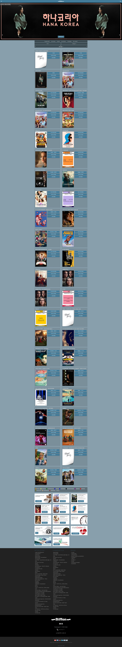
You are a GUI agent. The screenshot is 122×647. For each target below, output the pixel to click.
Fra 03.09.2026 (80, 132)
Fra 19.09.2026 (80, 231)
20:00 (53, 72)
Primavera (37, 581)
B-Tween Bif (37, 567)
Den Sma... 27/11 (81, 410)
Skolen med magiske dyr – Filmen (41, 578)
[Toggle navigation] (120, 1)
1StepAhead (70, 642)
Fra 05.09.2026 (80, 152)
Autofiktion (55, 561)
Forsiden (72, 552)
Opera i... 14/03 (80, 450)
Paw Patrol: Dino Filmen (39, 562)
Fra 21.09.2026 (80, 251)
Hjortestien (37, 600)
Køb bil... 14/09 (53, 211)
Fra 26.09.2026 (53, 291)
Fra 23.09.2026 (53, 271)
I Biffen (72, 558)
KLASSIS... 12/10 (53, 350)
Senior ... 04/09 (53, 152)
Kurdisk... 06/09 (53, 172)
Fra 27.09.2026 (80, 291)
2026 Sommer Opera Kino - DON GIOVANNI (61, 595)
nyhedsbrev (55, 638)
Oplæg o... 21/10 (81, 350)
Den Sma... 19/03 (53, 469)
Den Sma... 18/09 (53, 231)
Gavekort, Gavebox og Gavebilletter (77, 556)
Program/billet (47, 41)
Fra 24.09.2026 (80, 271)
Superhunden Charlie (38, 577)
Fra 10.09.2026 (53, 192)
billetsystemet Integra (62, 642)
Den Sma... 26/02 (53, 450)
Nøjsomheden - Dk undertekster (41, 557)
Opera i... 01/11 (53, 390)
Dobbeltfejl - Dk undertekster (40, 583)
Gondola (36, 611)
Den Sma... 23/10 (53, 370)
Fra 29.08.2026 (53, 112)
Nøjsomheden (37, 556)
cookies (67, 638)
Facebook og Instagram (75, 562)
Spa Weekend (37, 571)
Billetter (63, 501)
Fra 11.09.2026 (80, 192)
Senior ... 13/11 (80, 390)
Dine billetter (63, 41)
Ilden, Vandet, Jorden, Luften (40, 595)
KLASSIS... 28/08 (81, 92)
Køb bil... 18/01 (80, 430)
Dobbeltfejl (37, 582)
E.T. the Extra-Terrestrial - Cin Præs (41, 601)
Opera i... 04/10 (80, 311)
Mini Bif (36, 586)
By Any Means (37, 580)
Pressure (36, 570)
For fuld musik (37, 612)
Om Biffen (73, 559)
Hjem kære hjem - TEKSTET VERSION (42, 566)
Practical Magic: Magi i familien (40, 575)
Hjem (36, 607)
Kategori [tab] (73, 43)
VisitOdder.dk (75, 533)
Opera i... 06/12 (53, 430)
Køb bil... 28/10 (80, 370)
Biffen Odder (61, 1)
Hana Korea (37, 554)
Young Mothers (38, 553)
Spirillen (36, 563)
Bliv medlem (75, 41)
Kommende (53, 41)
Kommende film (74, 554)
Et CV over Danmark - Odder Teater (41, 573)
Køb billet (62, 36)
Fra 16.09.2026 (80, 211)
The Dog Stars (37, 558)
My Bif (36, 585)
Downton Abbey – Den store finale (41, 590)
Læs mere (53, 57)
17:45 (81, 53)
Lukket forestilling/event (39, 552)
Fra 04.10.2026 (53, 311)
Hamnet (36, 602)
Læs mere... (38, 501)
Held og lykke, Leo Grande (39, 593)
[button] (2, 35)
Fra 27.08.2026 (80, 72)
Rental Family (37, 576)
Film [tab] (47, 43)
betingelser (59, 638)
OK (36, 532)
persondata (64, 638)
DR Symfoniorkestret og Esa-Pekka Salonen (43, 591)
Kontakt (58, 41)
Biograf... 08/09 (81, 172)
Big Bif (36, 572)
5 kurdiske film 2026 (38, 568)
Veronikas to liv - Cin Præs (39, 592)
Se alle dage (53, 55)
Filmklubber (69, 41)
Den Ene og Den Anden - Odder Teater (42, 606)
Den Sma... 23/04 (81, 469)
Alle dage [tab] (60, 46)
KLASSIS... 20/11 (53, 410)
